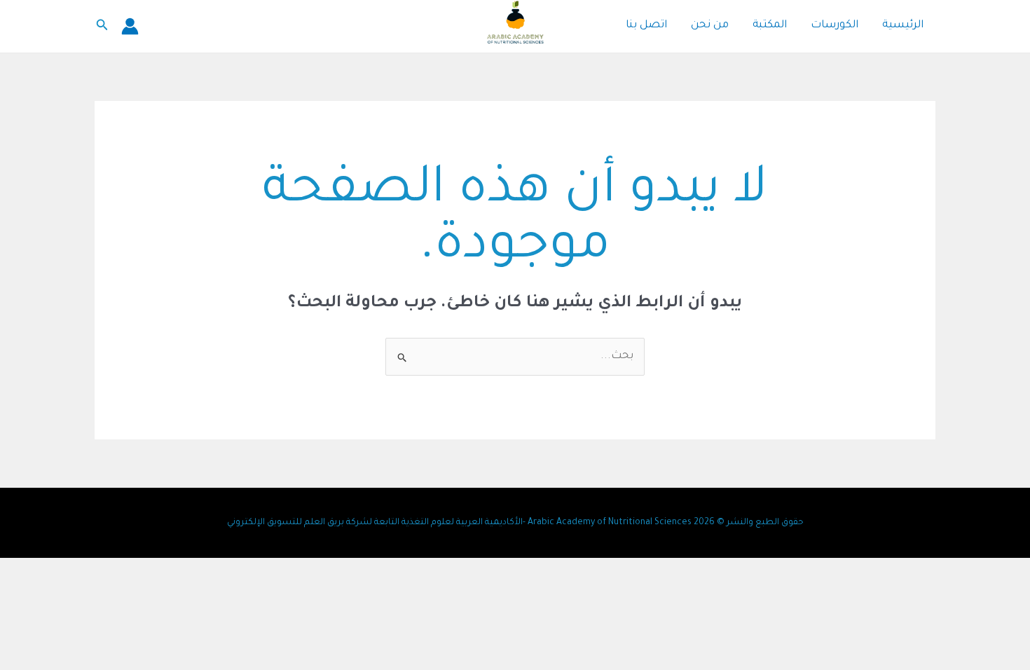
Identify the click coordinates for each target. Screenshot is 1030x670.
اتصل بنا (646, 26)
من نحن (710, 26)
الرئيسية (902, 26)
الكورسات (834, 26)
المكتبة (770, 26)
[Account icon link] (130, 26)
